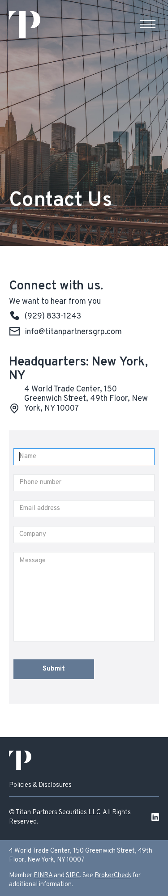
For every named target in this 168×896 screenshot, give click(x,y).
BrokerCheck (113, 875)
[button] (148, 24)
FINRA (43, 875)
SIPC (73, 875)
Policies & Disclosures (40, 785)
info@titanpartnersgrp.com (73, 332)
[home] (24, 24)
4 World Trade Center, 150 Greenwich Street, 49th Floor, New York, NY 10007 (86, 398)
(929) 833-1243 (53, 316)
